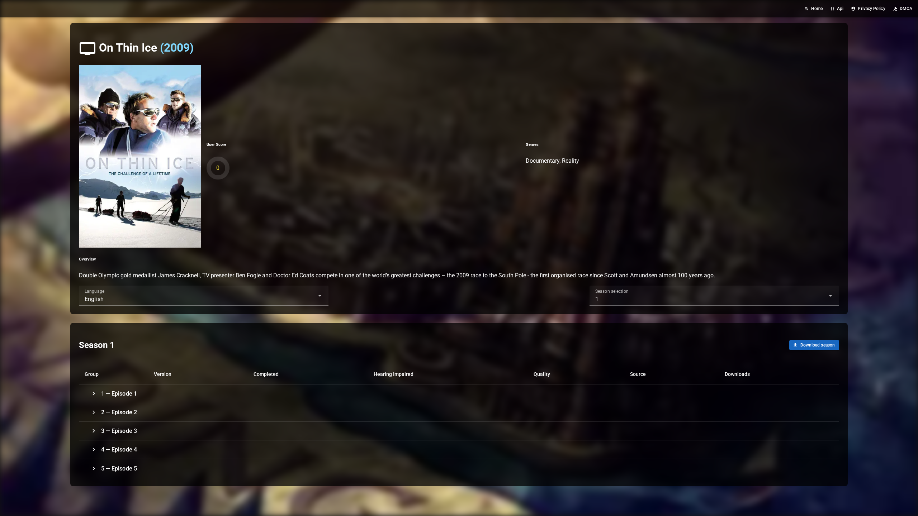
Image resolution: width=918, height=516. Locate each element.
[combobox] (203, 296)
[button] (308, 295)
